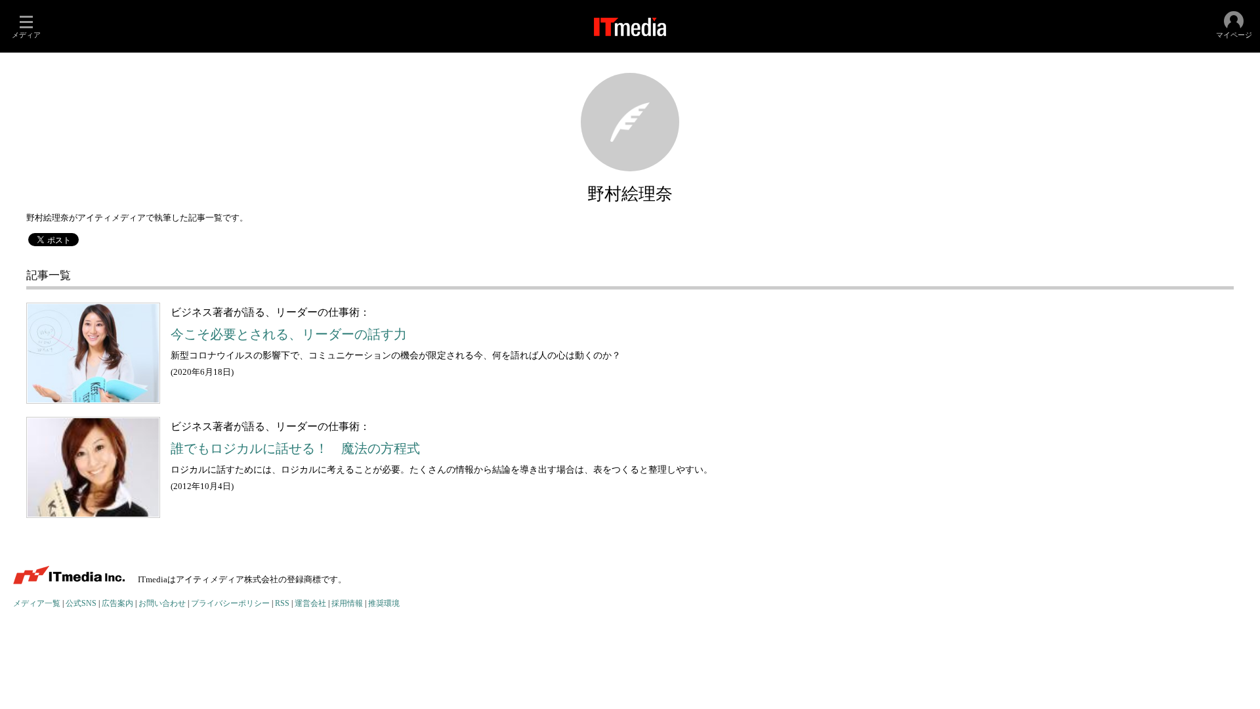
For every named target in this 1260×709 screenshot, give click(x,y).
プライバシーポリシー (230, 603)
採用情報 (347, 603)
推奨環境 (384, 603)
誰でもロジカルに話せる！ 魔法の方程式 (295, 449)
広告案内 (117, 603)
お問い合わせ (162, 603)
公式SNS (81, 603)
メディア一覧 (36, 603)
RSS (282, 603)
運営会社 (310, 603)
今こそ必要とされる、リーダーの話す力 (289, 334)
